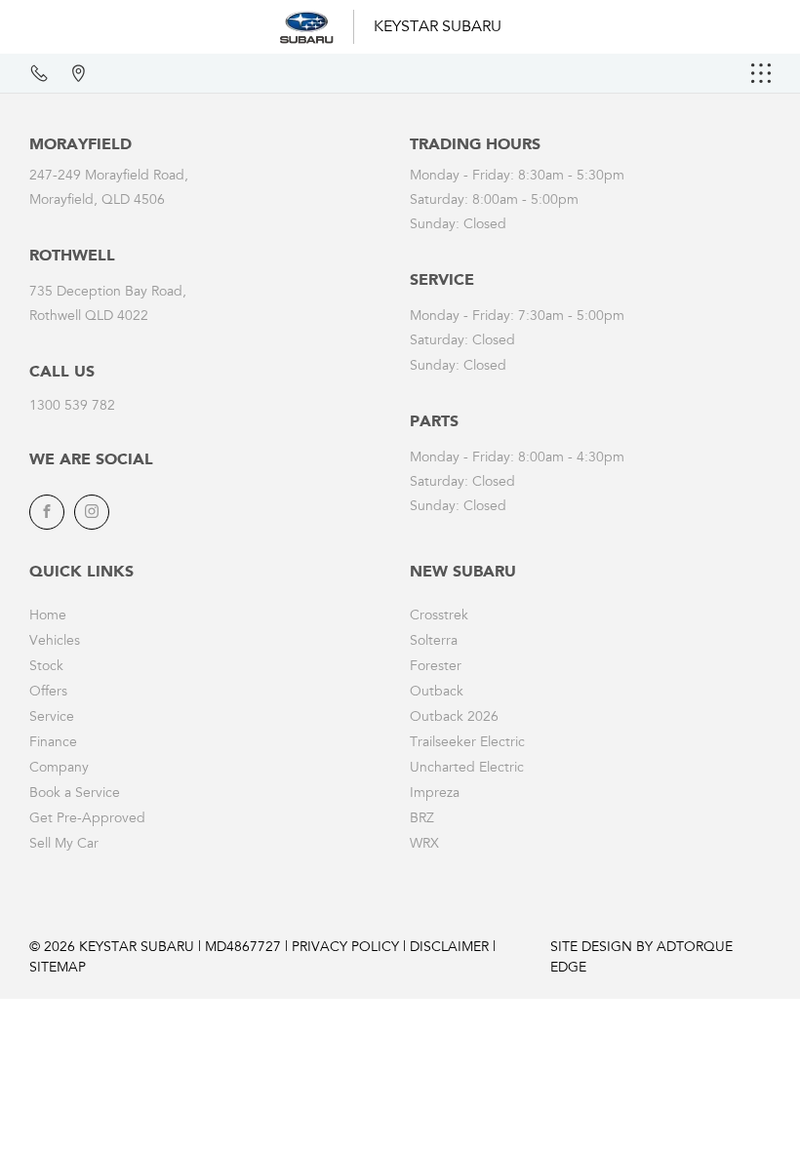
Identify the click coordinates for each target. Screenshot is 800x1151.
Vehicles (54, 642)
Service (51, 718)
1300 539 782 (72, 407)
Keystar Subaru (437, 27)
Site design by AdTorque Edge (641, 958)
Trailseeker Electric (467, 743)
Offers (48, 692)
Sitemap (57, 968)
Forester (435, 667)
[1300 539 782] (39, 73)
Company (59, 768)
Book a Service (74, 794)
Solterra (434, 642)
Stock (46, 667)
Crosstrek (439, 616)
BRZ (422, 819)
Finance (53, 743)
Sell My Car (64, 845)
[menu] (761, 73)
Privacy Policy (345, 948)
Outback (436, 692)
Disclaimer (449, 948)
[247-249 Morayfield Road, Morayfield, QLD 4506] (78, 73)
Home (47, 616)
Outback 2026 (454, 718)
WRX (424, 845)
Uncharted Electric (467, 768)
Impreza (435, 794)
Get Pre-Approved (87, 819)
